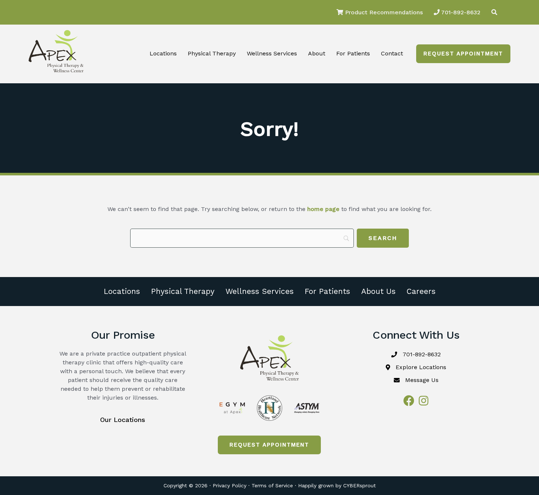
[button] (463, 53)
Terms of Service (272, 485)
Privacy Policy (229, 485)
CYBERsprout (359, 485)
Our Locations (122, 419)
